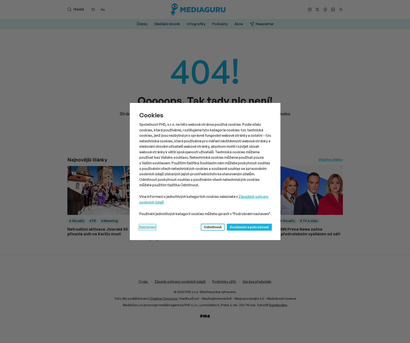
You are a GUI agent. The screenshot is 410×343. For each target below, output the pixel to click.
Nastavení (147, 227)
